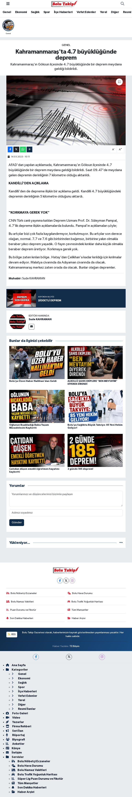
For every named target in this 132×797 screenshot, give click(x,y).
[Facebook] (60, 580)
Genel (7, 12)
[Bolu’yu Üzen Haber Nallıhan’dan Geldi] (37, 362)
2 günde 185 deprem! (80, 469)
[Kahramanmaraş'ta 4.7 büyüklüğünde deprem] (66, 110)
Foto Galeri (20, 713)
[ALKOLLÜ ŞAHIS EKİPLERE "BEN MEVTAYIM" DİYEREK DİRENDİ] (95, 362)
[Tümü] (121, 542)
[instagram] (102, 657)
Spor (46, 12)
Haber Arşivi (78, 618)
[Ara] (122, 4)
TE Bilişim (74, 646)
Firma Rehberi (21, 726)
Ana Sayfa (19, 665)
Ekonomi (21, 12)
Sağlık (35, 12)
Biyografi (18, 739)
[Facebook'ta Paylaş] (10, 149)
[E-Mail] (31, 327)
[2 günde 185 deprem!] (95, 450)
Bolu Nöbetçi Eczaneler (24, 593)
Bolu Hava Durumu (82, 593)
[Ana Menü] (8, 3)
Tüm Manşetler (80, 610)
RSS (13, 634)
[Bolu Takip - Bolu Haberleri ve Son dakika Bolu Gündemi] (64, 4)
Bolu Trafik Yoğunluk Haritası (87, 601)
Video (16, 717)
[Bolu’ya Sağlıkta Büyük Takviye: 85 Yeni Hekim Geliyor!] (95, 406)
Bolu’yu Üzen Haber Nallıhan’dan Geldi (33, 381)
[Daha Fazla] (29, 149)
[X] (66, 580)
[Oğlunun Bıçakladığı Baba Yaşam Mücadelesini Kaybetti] (37, 406)
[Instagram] (72, 580)
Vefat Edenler (86, 12)
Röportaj (18, 735)
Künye (16, 748)
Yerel (103, 12)
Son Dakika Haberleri (21, 618)
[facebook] (36, 657)
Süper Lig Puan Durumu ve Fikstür (40, 778)
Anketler (18, 743)
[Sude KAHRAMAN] (17, 321)
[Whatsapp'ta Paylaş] (23, 149)
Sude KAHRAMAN (40, 319)
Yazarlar (18, 722)
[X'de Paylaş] (16, 149)
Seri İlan (17, 730)
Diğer (115, 12)
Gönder (17, 522)
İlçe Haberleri (63, 12)
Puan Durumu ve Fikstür (23, 610)
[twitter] (69, 657)
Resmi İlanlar (27, 708)
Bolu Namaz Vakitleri (22, 601)
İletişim (17, 752)
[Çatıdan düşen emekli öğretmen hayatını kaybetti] (37, 450)
